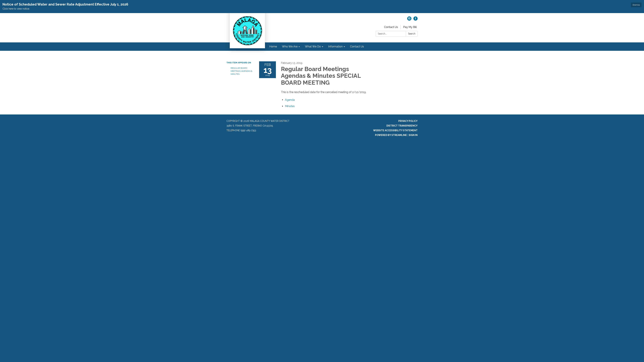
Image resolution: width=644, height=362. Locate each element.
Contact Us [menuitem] (357, 46)
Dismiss (636, 5)
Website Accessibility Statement (395, 130)
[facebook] (415, 19)
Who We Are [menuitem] (290, 46)
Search (411, 33)
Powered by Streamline (391, 135)
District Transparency (402, 125)
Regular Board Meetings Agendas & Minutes (241, 71)
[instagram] (409, 19)
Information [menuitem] (335, 46)
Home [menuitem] (273, 46)
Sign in (413, 135)
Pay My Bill (410, 27)
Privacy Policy (408, 121)
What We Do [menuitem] (313, 46)
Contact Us (391, 27)
